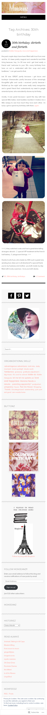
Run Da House (26, 387)
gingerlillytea (9, 652)
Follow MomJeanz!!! (15, 569)
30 (5, 276)
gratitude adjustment (31, 372)
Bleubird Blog (9, 645)
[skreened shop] (23, 440)
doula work (28, 369)
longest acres (9, 656)
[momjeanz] (23, 13)
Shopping (37, 387)
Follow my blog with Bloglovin (23, 556)
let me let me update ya (23, 377)
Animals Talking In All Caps (14, 641)
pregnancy (8, 387)
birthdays (21, 276)
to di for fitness (9, 673)
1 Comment (40, 276)
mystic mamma (10, 659)
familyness (9, 371)
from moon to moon (11, 649)
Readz (16, 387)
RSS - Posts (8, 694)
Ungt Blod (8, 677)
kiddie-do (32, 374)
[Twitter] (27, 296)
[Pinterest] (19, 296)
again (36, 106)
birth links (31, 366)
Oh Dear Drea (9, 663)
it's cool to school (20, 374)
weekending (29, 389)
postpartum (36, 384)
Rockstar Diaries (10, 666)
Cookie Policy (13, 705)
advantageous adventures (15, 366)
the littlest (8, 670)
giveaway (18, 372)
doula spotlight (17, 369)
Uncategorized (17, 389)
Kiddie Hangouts (15, 51)
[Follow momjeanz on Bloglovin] (23, 554)
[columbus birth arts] (23, 472)
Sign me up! (11, 587)
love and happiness (30, 51)
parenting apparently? (21, 384)
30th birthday (12, 276)
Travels (7, 389)
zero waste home (18, 392)
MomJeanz (10, 605)
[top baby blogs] (23, 497)
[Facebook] (11, 296)
